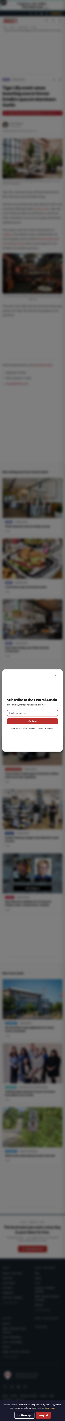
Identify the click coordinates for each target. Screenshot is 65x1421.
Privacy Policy (49, 728)
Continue (32, 721)
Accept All (43, 1415)
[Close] (55, 675)
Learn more (50, 1408)
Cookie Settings (24, 1415)
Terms (40, 728)
